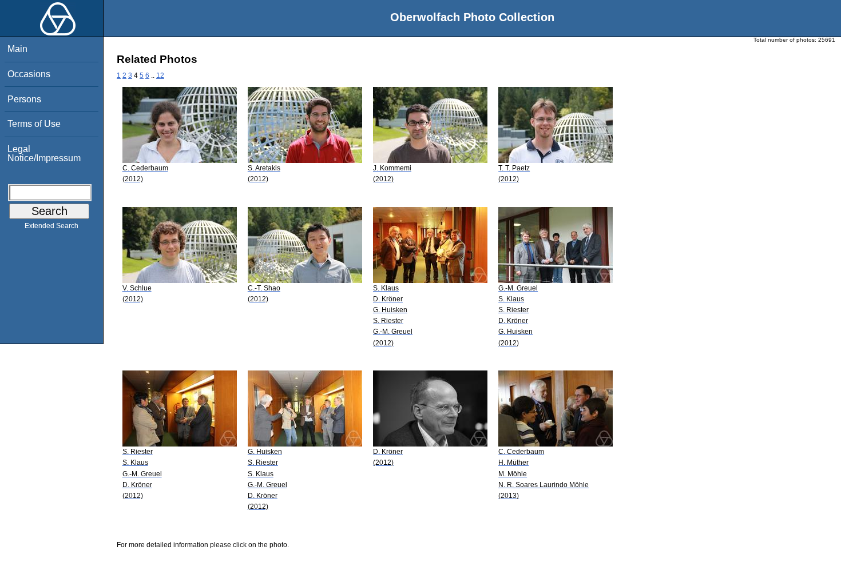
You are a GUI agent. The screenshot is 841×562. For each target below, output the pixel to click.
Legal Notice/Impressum (44, 153)
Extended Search (51, 225)
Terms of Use (34, 124)
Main (17, 49)
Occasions (28, 74)
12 (160, 75)
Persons (24, 99)
